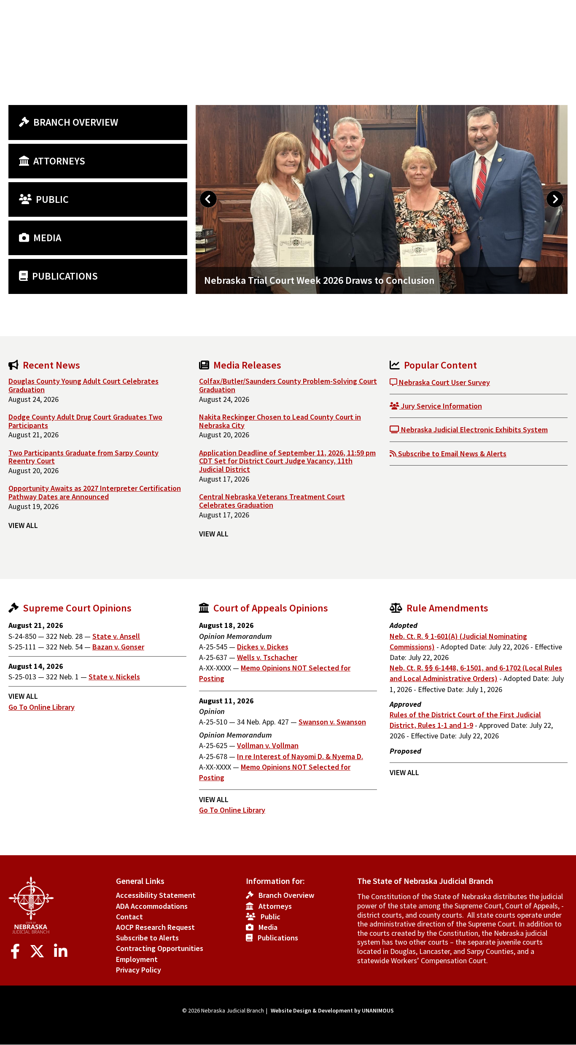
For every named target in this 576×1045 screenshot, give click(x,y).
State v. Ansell (116, 636)
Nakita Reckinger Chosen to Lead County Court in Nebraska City (280, 421)
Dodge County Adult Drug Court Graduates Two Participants (85, 421)
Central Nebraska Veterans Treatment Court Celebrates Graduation (272, 501)
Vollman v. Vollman (268, 745)
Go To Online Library (41, 707)
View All (23, 525)
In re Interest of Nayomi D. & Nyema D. (300, 756)
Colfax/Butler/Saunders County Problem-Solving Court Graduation (288, 385)
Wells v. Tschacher (267, 657)
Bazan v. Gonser (118, 647)
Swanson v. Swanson (332, 722)
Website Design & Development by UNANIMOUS (332, 1010)
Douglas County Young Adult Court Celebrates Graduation (83, 385)
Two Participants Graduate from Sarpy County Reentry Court (83, 457)
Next (554, 199)
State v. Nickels (114, 676)
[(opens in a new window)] (17, 952)
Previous (208, 199)
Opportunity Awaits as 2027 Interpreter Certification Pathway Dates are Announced (94, 492)
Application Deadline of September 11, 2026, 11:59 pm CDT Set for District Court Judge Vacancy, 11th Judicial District (287, 461)
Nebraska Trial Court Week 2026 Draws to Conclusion (319, 280)
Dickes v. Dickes (262, 647)
